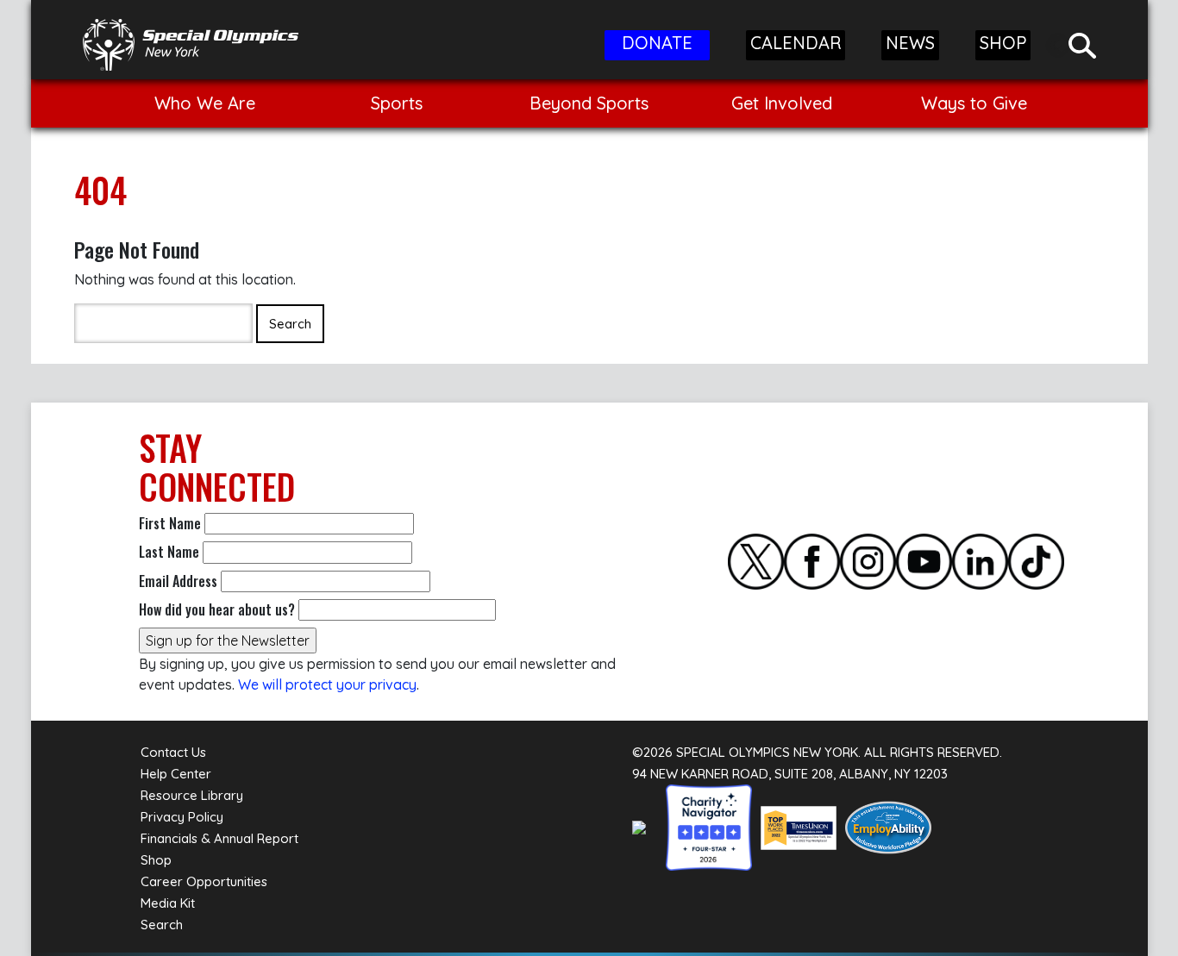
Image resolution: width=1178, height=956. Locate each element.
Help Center (176, 773)
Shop (156, 860)
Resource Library (192, 795)
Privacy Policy (182, 817)
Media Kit (168, 903)
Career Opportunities (204, 881)
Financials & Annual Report (219, 838)
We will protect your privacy (327, 684)
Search (162, 924)
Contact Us (173, 752)
